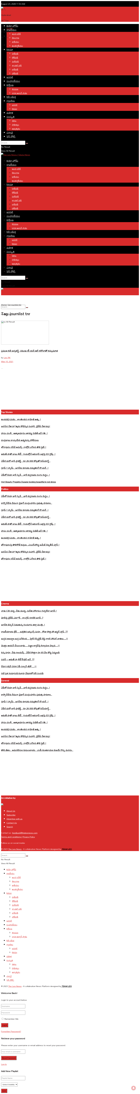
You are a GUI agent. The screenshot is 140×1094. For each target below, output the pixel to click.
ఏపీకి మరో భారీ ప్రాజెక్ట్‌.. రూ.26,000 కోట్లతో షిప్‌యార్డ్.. (25, 461)
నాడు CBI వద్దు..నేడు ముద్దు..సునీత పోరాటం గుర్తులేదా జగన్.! (29, 610)
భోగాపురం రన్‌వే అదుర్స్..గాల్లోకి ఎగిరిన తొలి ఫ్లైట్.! (23, 447)
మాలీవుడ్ (15, 61)
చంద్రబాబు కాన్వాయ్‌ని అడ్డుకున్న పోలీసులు (20, 440)
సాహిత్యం (15, 125)
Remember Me (11, 1019)
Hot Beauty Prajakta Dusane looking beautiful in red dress (28, 482)
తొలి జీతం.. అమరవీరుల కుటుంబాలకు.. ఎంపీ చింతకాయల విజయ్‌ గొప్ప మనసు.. (37, 750)
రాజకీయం (11, 29)
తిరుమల (15, 89)
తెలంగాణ (15, 38)
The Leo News (15, 849)
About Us (11, 811)
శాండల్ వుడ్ (17, 65)
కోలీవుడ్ (15, 58)
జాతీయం (15, 42)
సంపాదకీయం (13, 81)
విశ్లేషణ (10, 85)
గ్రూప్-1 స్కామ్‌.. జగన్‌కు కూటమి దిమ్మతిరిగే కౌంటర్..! (25, 468)
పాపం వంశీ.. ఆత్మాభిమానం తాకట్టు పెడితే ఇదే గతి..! (24, 433)
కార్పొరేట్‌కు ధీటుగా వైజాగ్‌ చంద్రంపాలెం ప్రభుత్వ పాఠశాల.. (26, 503)
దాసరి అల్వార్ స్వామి (19, 93)
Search (10, 827)
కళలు (14, 121)
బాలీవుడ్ (15, 69)
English (4, 299)
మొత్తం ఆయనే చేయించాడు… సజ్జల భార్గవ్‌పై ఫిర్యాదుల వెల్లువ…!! (30, 645)
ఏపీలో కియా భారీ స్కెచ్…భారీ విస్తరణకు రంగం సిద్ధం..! (25, 475)
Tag (9, 305)
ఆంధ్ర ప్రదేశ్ (16, 34)
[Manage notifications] (133, 1088)
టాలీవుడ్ (15, 54)
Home (4, 305)
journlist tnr (16, 305)
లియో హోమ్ (12, 25)
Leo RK (7, 358)
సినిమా (10, 49)
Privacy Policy (29, 837)
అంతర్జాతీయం (17, 46)
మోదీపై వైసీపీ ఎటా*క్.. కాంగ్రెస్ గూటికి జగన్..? (22, 617)
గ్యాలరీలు (11, 100)
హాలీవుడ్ (15, 73)
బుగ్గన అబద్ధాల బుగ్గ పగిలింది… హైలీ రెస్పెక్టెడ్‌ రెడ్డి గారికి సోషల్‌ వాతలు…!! (34, 638)
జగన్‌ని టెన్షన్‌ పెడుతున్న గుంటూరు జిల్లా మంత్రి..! (23, 624)
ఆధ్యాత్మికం (16, 129)
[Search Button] (27, 143)
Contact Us (12, 823)
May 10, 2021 (7, 361)
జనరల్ (10, 77)
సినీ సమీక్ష (11, 97)
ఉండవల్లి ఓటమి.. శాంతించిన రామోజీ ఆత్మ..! (21, 419)
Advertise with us (14, 819)
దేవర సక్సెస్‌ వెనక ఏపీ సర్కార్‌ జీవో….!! (19, 666)
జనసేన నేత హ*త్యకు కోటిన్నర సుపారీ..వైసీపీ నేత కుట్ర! (25, 426)
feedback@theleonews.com (24, 833)
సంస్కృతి (10, 116)
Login (9, 45)
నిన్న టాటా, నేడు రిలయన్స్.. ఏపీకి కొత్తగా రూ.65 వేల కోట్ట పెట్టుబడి (30, 652)
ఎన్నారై (10, 132)
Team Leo (66, 849)
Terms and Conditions (11, 837)
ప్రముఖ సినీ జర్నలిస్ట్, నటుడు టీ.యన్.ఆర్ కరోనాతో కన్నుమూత (29, 350)
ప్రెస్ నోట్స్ (11, 136)
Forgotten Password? (11, 1031)
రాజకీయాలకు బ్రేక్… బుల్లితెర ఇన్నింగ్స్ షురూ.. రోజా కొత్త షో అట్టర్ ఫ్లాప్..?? (34, 631)
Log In (4, 1064)
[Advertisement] (51, 17)
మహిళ (10, 112)
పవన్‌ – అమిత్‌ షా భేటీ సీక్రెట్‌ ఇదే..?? (17, 659)
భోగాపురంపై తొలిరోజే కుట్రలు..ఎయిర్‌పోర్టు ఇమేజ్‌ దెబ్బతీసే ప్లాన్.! (30, 544)
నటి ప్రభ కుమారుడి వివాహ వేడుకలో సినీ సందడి (22, 673)
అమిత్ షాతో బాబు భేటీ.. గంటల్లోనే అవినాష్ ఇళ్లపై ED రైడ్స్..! (28, 454)
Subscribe (11, 815)
